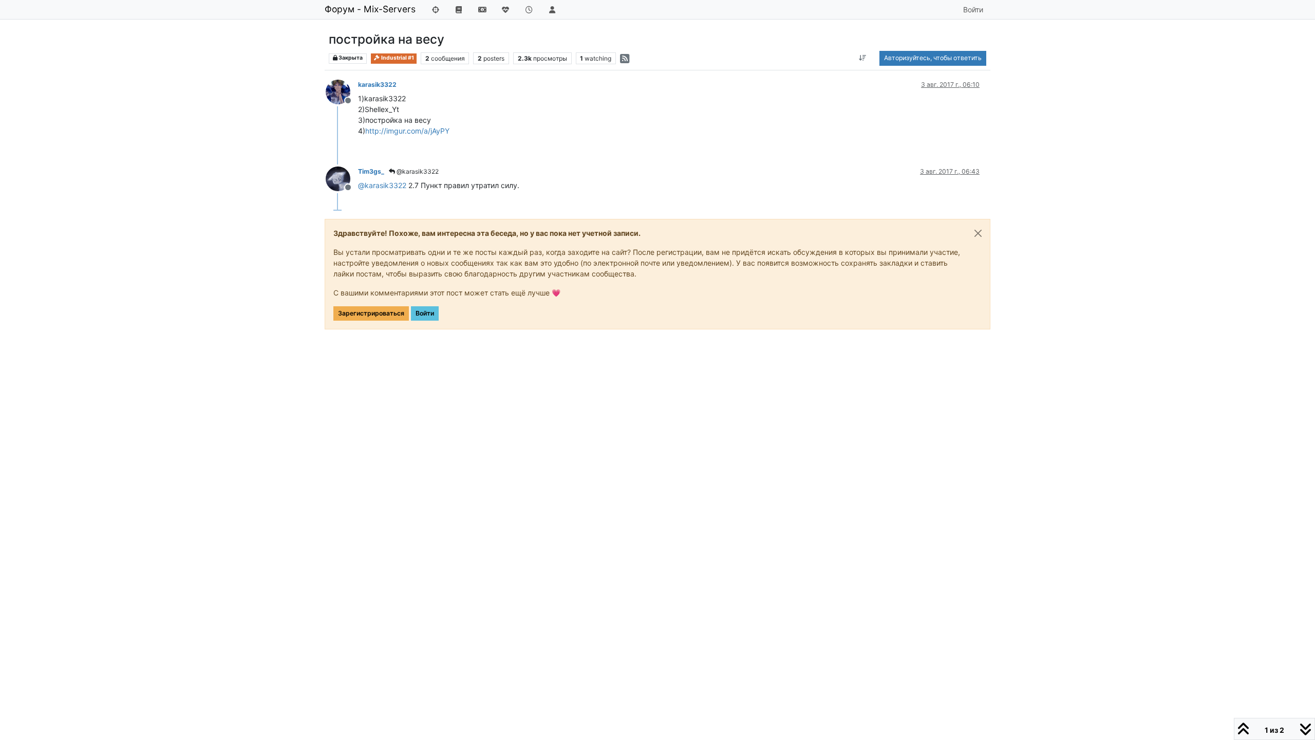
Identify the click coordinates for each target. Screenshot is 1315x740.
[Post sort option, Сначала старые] (862, 58)
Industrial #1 (397, 57)
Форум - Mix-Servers (370, 9)
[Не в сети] (342, 91)
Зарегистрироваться (371, 313)
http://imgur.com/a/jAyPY (407, 130)
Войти (425, 313)
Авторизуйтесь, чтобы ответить (933, 58)
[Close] (978, 233)
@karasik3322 (417, 171)
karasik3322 (377, 84)
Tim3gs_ (371, 171)
